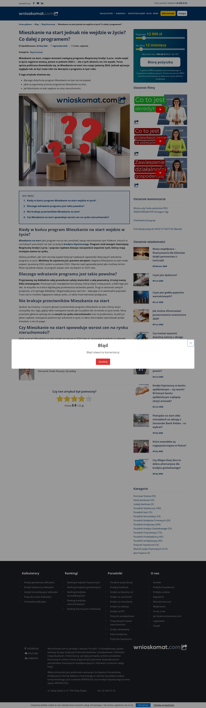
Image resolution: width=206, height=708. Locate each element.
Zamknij (102, 361)
